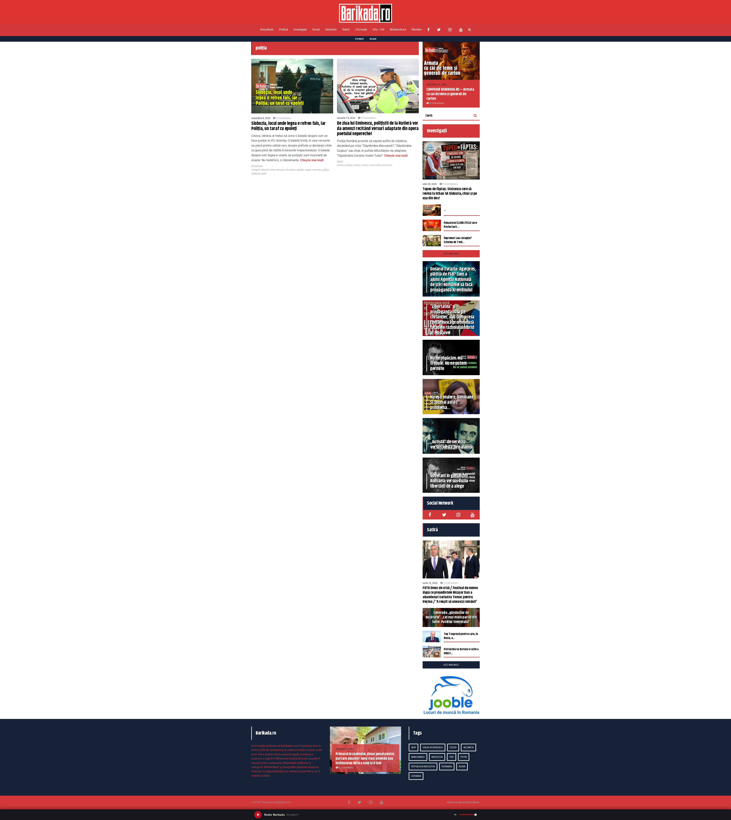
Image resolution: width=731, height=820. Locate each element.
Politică (283, 29)
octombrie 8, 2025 (260, 118)
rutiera (357, 165)
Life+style (361, 29)
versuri (365, 165)
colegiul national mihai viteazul (267, 169)
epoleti (300, 169)
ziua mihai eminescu (381, 165)
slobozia (255, 173)
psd (451, 757)
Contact (359, 38)
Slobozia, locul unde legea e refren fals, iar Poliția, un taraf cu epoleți (288, 126)
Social (316, 29)
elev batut (290, 169)
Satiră (346, 29)
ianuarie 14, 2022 (346, 118)
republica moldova (423, 766)
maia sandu (418, 757)
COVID (453, 747)
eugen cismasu (313, 169)
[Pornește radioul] (258, 814)
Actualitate (267, 29)
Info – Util (378, 29)
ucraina (416, 776)
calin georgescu (433, 747)
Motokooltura (398, 29)
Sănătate (331, 29)
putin (463, 757)
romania (447, 766)
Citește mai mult (312, 160)
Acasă (372, 38)
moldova (437, 757)
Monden (417, 29)
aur (413, 747)
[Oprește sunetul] (455, 814)
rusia (462, 766)
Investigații (300, 29)
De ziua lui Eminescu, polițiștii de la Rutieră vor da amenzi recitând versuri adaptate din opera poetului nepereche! (378, 128)
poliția (326, 169)
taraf (263, 173)
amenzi (341, 165)
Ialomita (468, 747)
